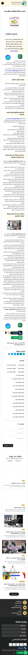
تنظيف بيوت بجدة (11, 365)
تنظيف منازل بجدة (11, 371)
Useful (23, 505)
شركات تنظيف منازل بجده (18, 378)
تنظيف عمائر (21, 368)
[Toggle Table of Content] (5, 34)
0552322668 (14, 51)
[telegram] (10, 644)
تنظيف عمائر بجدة (11, 368)
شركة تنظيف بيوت (19, 382)
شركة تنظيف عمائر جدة (12, 70)
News (23, 480)
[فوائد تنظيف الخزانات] (14, 496)
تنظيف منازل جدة (20, 375)
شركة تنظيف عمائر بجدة (18, 392)
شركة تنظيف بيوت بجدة (18, 385)
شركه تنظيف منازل (19, 410)
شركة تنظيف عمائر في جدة (18, 396)
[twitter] (21, 644)
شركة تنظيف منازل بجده (18, 406)
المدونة (23, 629)
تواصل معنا (22, 635)
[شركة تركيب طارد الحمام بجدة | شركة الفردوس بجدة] (14, 546)
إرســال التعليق (8, 445)
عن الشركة (23, 625)
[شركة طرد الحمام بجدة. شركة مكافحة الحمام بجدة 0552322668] (14, 520)
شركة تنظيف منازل (19, 399)
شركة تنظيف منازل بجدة (18, 403)
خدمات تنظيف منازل (18, 344)
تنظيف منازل (21, 371)
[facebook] (25, 644)
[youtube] (17, 644)
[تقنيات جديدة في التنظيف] (14, 472)
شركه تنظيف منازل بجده (18, 416)
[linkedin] (14, 644)
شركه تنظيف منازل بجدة (18, 413)
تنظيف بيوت (21, 365)
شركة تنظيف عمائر (19, 389)
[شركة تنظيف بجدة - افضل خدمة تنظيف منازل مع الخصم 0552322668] (14, 572)
